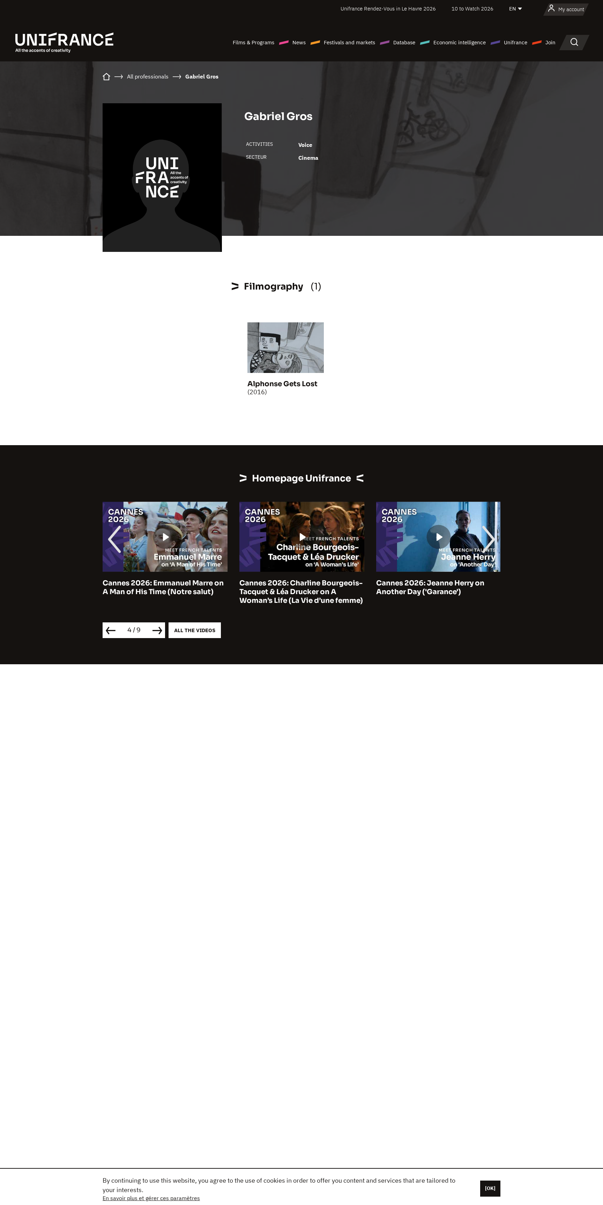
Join (550, 42)
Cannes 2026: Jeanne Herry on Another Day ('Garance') (430, 587)
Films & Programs (253, 42)
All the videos (194, 630)
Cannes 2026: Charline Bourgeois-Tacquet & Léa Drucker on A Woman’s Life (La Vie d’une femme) (301, 592)
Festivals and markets (349, 42)
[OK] (490, 1188)
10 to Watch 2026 (472, 8)
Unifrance (515, 42)
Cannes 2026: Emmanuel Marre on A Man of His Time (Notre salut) (163, 587)
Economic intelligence (459, 42)
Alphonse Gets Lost (282, 384)
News (299, 42)
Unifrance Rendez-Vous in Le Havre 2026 (388, 8)
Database (404, 42)
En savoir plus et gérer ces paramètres (151, 1198)
